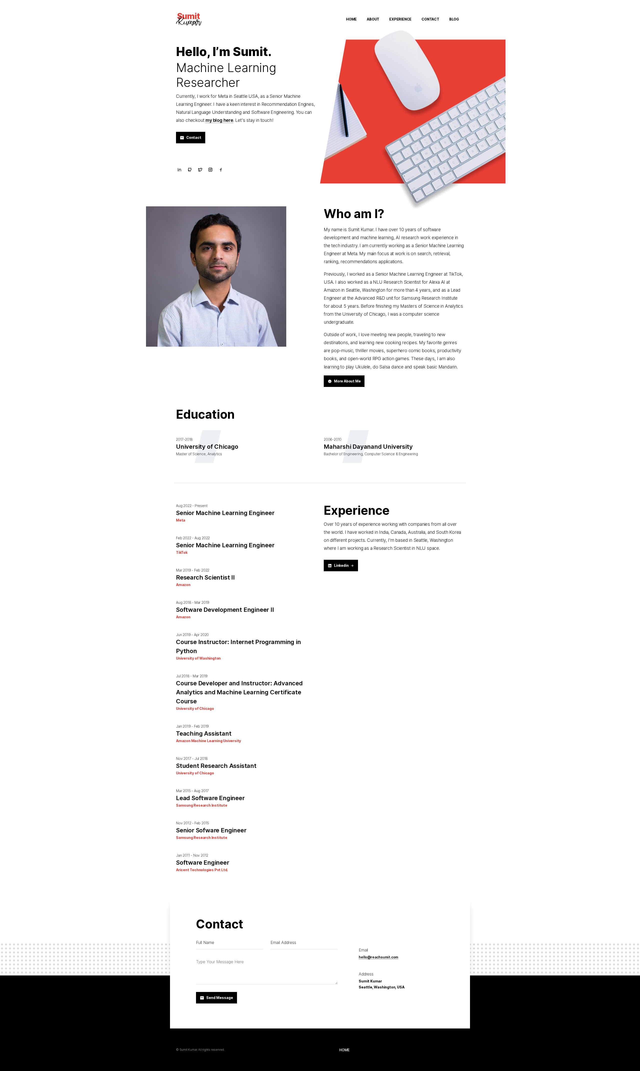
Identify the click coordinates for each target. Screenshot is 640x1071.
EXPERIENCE (400, 19)
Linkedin (341, 565)
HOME (351, 19)
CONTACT (430, 19)
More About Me (347, 381)
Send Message (219, 997)
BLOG (454, 19)
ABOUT (373, 19)
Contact (193, 137)
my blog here (219, 120)
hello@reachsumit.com (378, 957)
